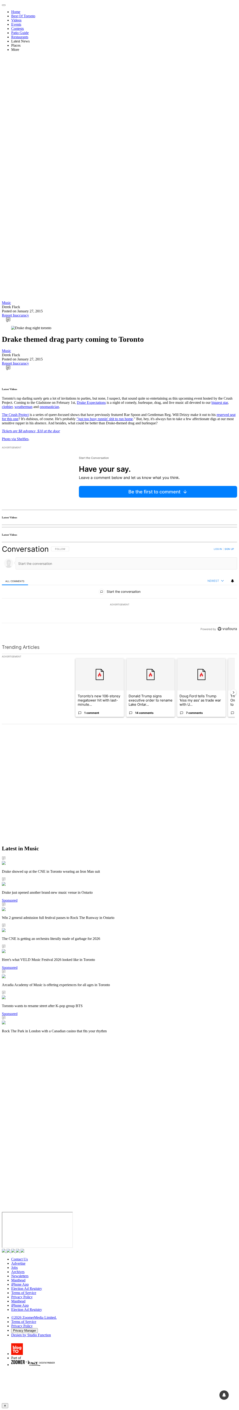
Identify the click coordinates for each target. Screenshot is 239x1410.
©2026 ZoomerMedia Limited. (34, 1317)
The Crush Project (15, 415)
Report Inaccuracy (15, 315)
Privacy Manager (24, 1330)
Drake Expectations (91, 403)
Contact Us (19, 1259)
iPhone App (20, 1284)
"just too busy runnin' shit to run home (105, 419)
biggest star (219, 403)
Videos (16, 20)
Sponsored (10, 900)
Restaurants (19, 37)
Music (6, 303)
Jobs (14, 1268)
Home (15, 12)
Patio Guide (20, 33)
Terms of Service (23, 1293)
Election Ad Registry (26, 1289)
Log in (218, 549)
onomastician (49, 407)
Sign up (229, 549)
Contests (17, 29)
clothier (7, 407)
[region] (119, 589)
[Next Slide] (233, 692)
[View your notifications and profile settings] (232, 581)
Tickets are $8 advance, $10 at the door (31, 431)
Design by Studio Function (31, 1335)
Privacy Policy (22, 1297)
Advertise (18, 1263)
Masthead (18, 1280)
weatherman (23, 407)
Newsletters (19, 1276)
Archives (18, 1272)
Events (16, 24)
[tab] (15, 581)
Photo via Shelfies (15, 439)
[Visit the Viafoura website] (227, 629)
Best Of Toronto (23, 16)
